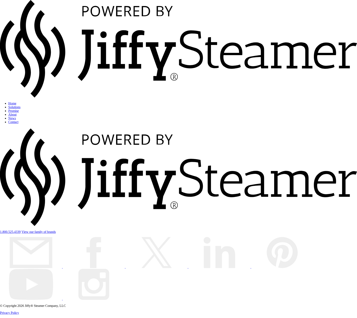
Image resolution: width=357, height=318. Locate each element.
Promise (13, 111)
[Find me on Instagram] (94, 298)
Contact (13, 122)
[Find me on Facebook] (94, 267)
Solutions (14, 107)
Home (12, 103)
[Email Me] (31, 267)
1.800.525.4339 (10, 232)
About (12, 114)
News (12, 118)
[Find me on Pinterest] (282, 267)
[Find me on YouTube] (31, 298)
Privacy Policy (9, 312)
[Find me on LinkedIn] (219, 267)
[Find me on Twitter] (157, 267)
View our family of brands (38, 232)
